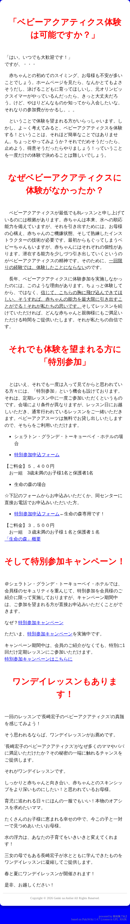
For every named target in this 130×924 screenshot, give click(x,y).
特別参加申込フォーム (37, 454)
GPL (116, 919)
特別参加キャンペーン (40, 622)
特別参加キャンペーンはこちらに (39, 658)
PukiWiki (88, 919)
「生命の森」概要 (23, 538)
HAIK (117, 916)
